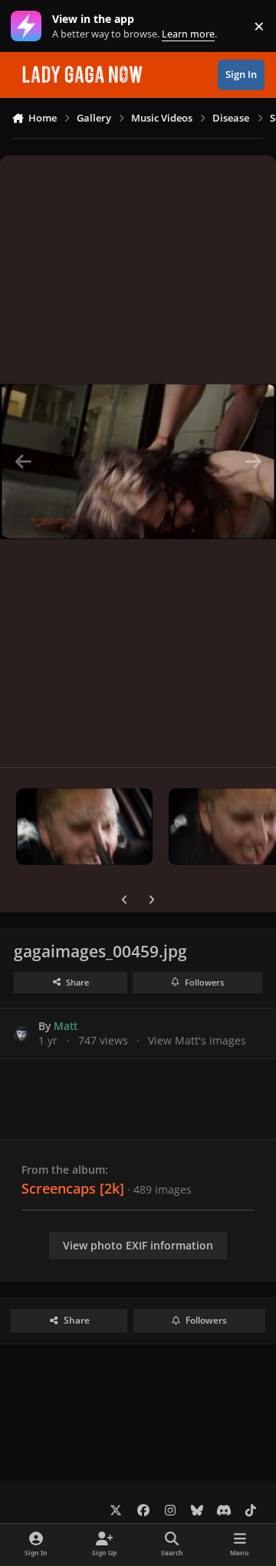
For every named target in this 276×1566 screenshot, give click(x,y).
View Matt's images (197, 1040)
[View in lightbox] (138, 461)
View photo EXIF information (138, 1245)
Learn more (29, 26)
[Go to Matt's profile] (22, 1033)
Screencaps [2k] (72, 1188)
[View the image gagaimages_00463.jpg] (84, 826)
